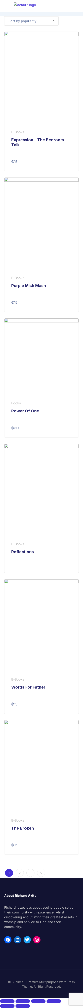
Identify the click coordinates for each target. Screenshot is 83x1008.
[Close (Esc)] (7, 1001)
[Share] (23, 1001)
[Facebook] (7, 939)
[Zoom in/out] (54, 1001)
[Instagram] (36, 939)
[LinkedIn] (17, 939)
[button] (78, 6)
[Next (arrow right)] (23, 1006)
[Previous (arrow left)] (7, 1006)
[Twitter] (27, 939)
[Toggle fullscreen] (38, 1001)
